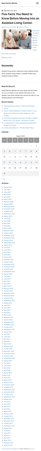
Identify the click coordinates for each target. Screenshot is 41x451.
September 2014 (9, 397)
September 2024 (9, 242)
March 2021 (7, 344)
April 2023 (7, 283)
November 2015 (9, 385)
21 (26, 162)
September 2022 (9, 300)
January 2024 (8, 262)
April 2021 (7, 341)
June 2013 (7, 433)
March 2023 (8, 286)
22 (31, 162)
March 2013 (7, 440)
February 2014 (8, 414)
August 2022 (8, 303)
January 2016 (8, 382)
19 (15, 162)
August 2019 (8, 373)
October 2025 (8, 211)
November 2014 (9, 392)
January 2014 (8, 416)
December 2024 (9, 235)
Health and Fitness (24, 27)
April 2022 (7, 312)
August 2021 (8, 332)
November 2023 (9, 267)
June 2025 (7, 221)
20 (20, 162)
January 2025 (8, 233)
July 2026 (7, 189)
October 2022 (8, 298)
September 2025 (9, 214)
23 (36, 162)
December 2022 (9, 293)
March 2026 (8, 199)
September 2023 (9, 271)
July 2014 (7, 402)
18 (10, 162)
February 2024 (8, 259)
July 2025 (7, 218)
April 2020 (7, 370)
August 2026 (8, 187)
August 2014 (8, 399)
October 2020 (8, 356)
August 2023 (8, 274)
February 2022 (8, 317)
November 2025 (9, 209)
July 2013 (7, 430)
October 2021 (8, 327)
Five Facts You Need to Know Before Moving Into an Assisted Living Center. (35, 40)
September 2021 (9, 329)
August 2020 (8, 361)
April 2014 (7, 409)
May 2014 (7, 406)
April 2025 (7, 226)
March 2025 (8, 228)
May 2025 (7, 223)
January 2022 (8, 320)
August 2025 (8, 216)
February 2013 (8, 443)
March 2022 (7, 315)
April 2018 (7, 377)
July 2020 (7, 363)
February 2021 (8, 346)
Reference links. (7, 57)
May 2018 (7, 375)
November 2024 (9, 238)
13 (20, 157)
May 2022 (7, 310)
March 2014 (7, 411)
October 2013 (8, 423)
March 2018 (7, 380)
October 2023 (8, 269)
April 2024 (7, 255)
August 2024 (8, 245)
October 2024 (8, 240)
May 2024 (7, 252)
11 (9, 157)
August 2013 (8, 428)
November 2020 (9, 353)
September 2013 (9, 426)
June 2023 (7, 279)
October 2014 (8, 394)
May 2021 (7, 339)
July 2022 (7, 305)
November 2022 (9, 295)
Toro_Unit (31, 449)
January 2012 (8, 445)
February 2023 (8, 288)
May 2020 (7, 368)
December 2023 (9, 264)
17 (4, 162)
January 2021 (8, 348)
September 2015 (9, 390)
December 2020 (9, 351)
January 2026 (8, 204)
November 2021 (9, 324)
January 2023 (8, 291)
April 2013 (7, 438)
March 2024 (8, 257)
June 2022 (7, 308)
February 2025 (8, 230)
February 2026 (8, 202)
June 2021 (7, 336)
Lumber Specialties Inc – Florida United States (19, 128)
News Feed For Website (9, 3)
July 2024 (7, 247)
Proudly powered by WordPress (10, 449)
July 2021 (7, 334)
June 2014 (7, 404)
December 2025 (9, 206)
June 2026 (7, 192)
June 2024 (7, 250)
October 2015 (8, 387)
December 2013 (9, 418)
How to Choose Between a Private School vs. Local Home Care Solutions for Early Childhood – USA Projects (20, 113)
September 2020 (9, 358)
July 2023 (7, 276)
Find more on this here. (9, 53)
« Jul (3, 179)
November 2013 (9, 421)
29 (31, 168)
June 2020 (7, 365)
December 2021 (9, 322)
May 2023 (7, 281)
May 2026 (7, 194)
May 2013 (7, 435)
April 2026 (7, 197)
